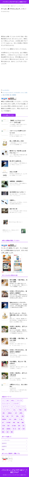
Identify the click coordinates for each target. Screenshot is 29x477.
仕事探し (21, 413)
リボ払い (14, 409)
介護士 (3, 413)
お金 (7, 400)
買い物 (14, 428)
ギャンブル (19, 400)
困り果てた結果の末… (16, 161)
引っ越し (21, 419)
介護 (25, 409)
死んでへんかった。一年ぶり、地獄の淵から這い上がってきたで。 (18, 315)
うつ (4, 92)
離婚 (3, 432)
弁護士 (15, 419)
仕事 (16, 413)
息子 (3, 422)
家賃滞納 (4, 419)
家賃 (23, 416)
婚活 (7, 416)
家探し (17, 416)
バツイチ (18, 406)
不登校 (20, 409)
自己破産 (14, 425)
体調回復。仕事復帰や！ (17, 181)
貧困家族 (14, 94)
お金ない (13, 400)
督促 (8, 425)
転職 (24, 428)
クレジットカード (9, 92)
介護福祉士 (10, 413)
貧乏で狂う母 (13, 209)
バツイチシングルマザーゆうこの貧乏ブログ (14, 1)
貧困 (3, 428)
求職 (14, 422)
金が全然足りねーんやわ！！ (18, 192)
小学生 (9, 419)
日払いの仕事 (13, 172)
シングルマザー (6, 90)
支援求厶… (13, 200)
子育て (12, 416)
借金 (4, 94)
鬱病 (12, 432)
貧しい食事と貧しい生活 (17, 141)
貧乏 (11, 94)
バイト (11, 406)
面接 (7, 432)
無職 (23, 422)
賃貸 (19, 428)
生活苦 (3, 425)
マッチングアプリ (6, 409)
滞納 (18, 422)
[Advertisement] (14, 24)
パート (22, 92)
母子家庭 (7, 94)
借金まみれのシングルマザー (18, 302)
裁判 (19, 425)
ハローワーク (5, 406)
